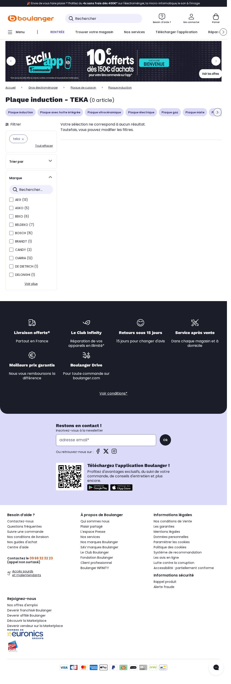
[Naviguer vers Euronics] (40, 634)
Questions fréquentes (24, 526)
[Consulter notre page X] (106, 452)
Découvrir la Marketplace (26, 620)
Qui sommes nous (95, 521)
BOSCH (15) (24, 233)
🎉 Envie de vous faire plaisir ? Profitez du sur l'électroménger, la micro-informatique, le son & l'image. (113, 3)
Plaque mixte (194, 112)
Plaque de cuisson (83, 87)
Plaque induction (20, 112)
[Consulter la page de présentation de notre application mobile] (98, 487)
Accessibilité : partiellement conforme (184, 568)
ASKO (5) (22, 208)
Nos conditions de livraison (28, 537)
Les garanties (164, 526)
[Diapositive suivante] (217, 112)
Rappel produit (165, 581)
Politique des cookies (170, 547)
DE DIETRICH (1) (26, 266)
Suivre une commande (25, 531)
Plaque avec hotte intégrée (60, 112)
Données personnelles (171, 537)
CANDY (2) (23, 249)
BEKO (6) (22, 216)
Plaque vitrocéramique (104, 112)
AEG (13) (21, 199)
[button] (223, 32)
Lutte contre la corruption (174, 562)
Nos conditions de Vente (173, 521)
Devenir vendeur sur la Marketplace (35, 626)
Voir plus (31, 283)
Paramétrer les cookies (172, 542)
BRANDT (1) (23, 241)
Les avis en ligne (166, 557)
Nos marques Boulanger (99, 542)
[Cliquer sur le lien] (115, 61)
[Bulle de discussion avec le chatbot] (216, 667)
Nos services (90, 537)
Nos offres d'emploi (22, 605)
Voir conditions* (113, 393)
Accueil (10, 87)
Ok (165, 440)
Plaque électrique (141, 112)
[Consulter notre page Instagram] (114, 452)
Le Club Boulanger (95, 552)
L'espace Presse (93, 531)
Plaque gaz (170, 112)
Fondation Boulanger (97, 557)
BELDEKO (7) (24, 224)
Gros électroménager (43, 87)
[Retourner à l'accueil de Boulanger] (30, 18)
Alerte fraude (164, 587)
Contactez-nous (20, 521)
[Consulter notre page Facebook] (98, 452)
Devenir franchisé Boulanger (29, 610)
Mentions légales (167, 531)
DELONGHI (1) (25, 274)
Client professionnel (96, 562)
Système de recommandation (178, 552)
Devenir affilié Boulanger (26, 615)
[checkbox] (11, 200)
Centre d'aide (18, 547)
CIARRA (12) (24, 258)
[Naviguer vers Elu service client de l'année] (40, 646)
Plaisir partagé (92, 526)
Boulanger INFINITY (95, 568)
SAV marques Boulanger (99, 547)
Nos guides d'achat (22, 542)
